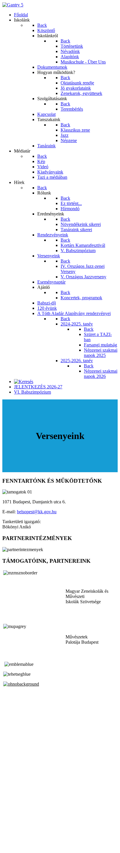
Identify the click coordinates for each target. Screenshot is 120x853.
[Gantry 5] (12, 4)
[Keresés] (23, 381)
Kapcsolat (11, 835)
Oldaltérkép (13, 830)
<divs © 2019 (15, 845)
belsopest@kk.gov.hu (37, 511)
